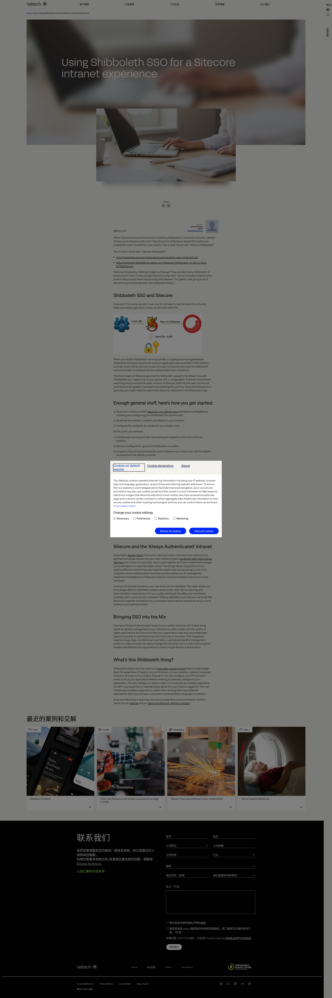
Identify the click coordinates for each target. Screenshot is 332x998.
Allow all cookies (203, 531)
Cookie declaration (160, 466)
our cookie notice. (126, 505)
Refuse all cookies (170, 531)
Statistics (163, 518)
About (185, 466)
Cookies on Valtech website (126, 467)
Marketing (182, 518)
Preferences (143, 518)
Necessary (123, 518)
